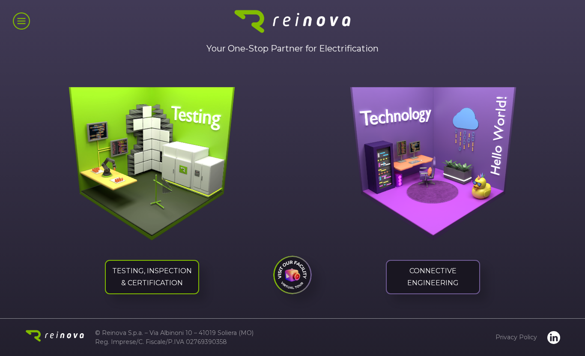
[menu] (21, 21)
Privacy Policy (516, 337)
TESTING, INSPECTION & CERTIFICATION (152, 277)
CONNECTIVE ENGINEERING (433, 277)
